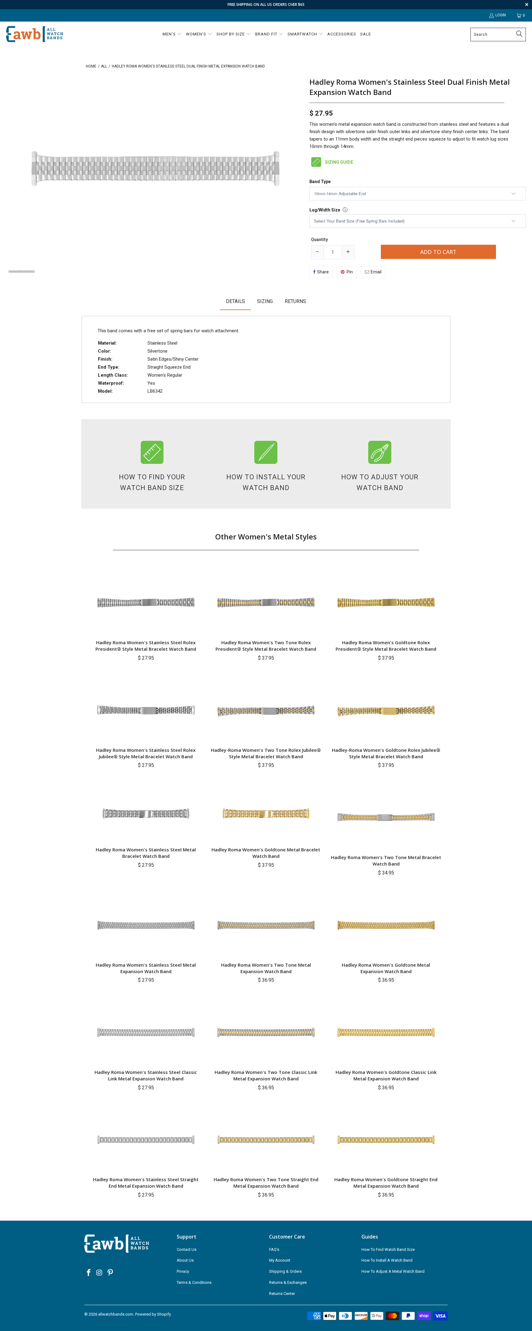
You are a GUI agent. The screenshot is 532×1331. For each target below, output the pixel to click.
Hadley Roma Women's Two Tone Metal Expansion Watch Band (266, 968)
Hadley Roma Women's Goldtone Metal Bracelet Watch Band (266, 852)
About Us (185, 1260)
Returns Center (282, 1293)
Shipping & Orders (285, 1271)
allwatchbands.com (115, 1314)
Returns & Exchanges (288, 1282)
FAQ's (274, 1249)
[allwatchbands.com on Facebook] (89, 1273)
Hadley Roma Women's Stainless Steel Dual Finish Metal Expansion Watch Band (409, 87)
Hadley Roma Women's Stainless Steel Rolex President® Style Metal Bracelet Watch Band (145, 645)
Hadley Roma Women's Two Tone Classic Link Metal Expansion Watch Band (266, 1075)
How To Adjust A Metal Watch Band (393, 1271)
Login (500, 15)
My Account (279, 1260)
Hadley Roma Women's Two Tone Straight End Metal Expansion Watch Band (266, 1182)
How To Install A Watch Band (387, 1260)
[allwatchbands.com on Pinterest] (110, 1273)
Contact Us (186, 1249)
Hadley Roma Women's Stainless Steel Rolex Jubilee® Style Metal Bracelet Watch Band (145, 753)
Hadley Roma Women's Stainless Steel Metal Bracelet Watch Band (146, 852)
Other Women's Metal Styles (266, 536)
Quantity (319, 239)
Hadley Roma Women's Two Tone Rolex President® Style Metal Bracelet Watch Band (266, 645)
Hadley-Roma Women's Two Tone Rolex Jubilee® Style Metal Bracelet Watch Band (266, 753)
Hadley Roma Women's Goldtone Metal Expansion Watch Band (386, 968)
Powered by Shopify (153, 1314)
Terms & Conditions (194, 1282)
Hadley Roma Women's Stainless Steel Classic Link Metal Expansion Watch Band (146, 1075)
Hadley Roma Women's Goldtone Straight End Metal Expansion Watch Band (385, 1182)
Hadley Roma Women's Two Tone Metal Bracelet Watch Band (386, 860)
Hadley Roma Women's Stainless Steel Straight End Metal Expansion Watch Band (146, 1182)
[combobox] (498, 34)
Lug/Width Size (324, 209)
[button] (172, 35)
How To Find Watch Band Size (388, 1249)
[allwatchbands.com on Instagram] (99, 1273)
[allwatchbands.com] (34, 34)
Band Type (320, 181)
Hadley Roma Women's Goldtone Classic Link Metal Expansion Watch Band (386, 1075)
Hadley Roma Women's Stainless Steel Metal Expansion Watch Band (146, 968)
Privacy (183, 1271)
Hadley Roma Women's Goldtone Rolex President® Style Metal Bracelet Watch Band (386, 645)
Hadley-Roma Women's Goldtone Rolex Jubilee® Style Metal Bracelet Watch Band (386, 753)
